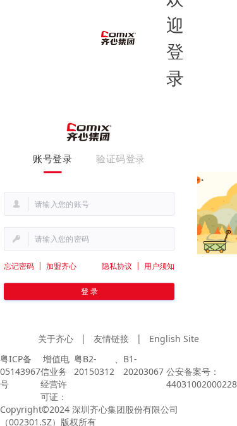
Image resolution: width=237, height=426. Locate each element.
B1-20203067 (143, 365)
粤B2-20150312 (94, 365)
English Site (174, 339)
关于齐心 (55, 339)
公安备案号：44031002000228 (201, 377)
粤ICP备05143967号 (20, 371)
